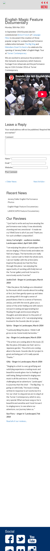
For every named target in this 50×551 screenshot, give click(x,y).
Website (8, 167)
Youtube (32, 539)
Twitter (20, 539)
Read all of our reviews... (16, 421)
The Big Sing (30, 44)
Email (8, 163)
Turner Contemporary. (17, 53)
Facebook (9, 539)
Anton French (23, 35)
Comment (9, 137)
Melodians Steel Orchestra (16, 47)
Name (8, 158)
